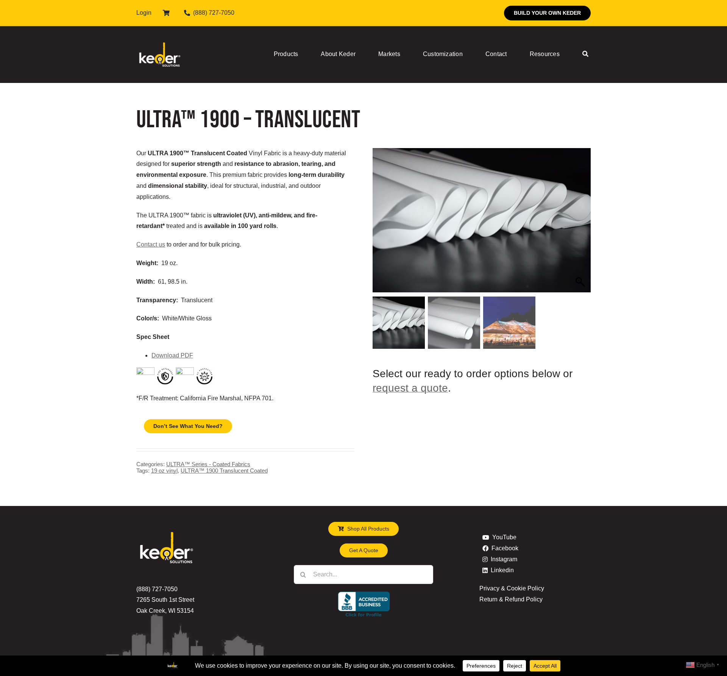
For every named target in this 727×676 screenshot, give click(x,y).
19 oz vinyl (164, 470)
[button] (581, 224)
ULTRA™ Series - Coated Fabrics (208, 464)
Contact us (150, 244)
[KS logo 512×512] (159, 34)
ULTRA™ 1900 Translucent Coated (224, 470)
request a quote (410, 388)
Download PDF (172, 355)
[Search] (585, 54)
